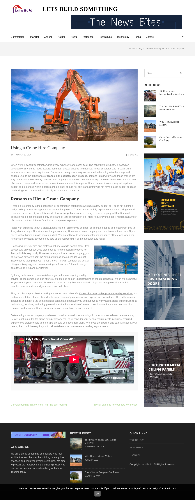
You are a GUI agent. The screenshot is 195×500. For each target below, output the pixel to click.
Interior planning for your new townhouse (116, 404)
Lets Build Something (80, 9)
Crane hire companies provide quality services (106, 293)
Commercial (17, 37)
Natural (62, 37)
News (74, 37)
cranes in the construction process (67, 176)
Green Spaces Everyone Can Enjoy (102, 472)
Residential (88, 37)
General (48, 37)
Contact (150, 37)
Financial (34, 37)
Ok (97, 493)
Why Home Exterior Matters (98, 456)
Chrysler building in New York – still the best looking (39, 404)
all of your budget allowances (67, 213)
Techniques (105, 37)
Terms (137, 37)
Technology (123, 37)
